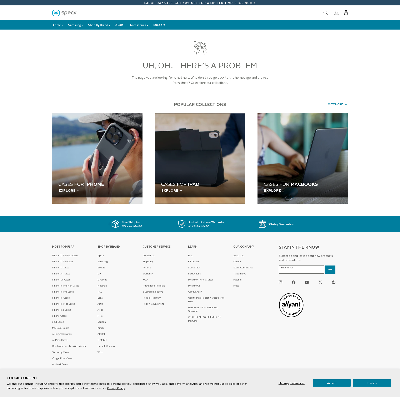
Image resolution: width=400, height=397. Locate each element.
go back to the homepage (232, 77)
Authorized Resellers (154, 286)
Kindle (101, 328)
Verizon (102, 322)
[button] (346, 12)
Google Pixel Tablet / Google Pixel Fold (206, 299)
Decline (372, 383)
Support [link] (159, 24)
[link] (336, 12)
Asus (100, 304)
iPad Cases (58, 322)
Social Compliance (243, 267)
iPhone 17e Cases (61, 280)
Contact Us (149, 255)
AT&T (100, 310)
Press (236, 286)
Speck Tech (194, 267)
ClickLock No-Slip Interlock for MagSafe (204, 319)
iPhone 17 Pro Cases (62, 261)
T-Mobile (102, 340)
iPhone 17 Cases (60, 267)
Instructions (194, 273)
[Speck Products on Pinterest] (333, 282)
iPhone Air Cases (61, 273)
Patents (237, 280)
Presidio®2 (194, 286)
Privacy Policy (116, 388)
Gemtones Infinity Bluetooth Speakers (203, 309)
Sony (100, 298)
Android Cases (60, 364)
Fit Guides (193, 261)
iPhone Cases (59, 316)
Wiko (100, 352)
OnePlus (102, 280)
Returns (147, 267)
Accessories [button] (138, 24)
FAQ (145, 280)
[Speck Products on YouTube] (307, 282)
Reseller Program (152, 298)
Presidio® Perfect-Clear (200, 280)
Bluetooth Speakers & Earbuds (69, 346)
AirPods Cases (59, 340)
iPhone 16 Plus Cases (63, 304)
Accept (331, 383)
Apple (101, 255)
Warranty (148, 273)
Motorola (102, 286)
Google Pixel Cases (62, 358)
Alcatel (101, 334)
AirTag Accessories (61, 334)
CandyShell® (195, 292)
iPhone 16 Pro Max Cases (65, 286)
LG (99, 273)
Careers (237, 261)
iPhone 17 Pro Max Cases (65, 255)
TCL (100, 292)
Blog (190, 255)
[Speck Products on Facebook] (293, 282)
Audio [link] (119, 24)
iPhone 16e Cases (61, 310)
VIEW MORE (335, 104)
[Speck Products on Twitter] (320, 282)
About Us (238, 255)
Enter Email (287, 267)
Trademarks (239, 273)
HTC (100, 316)
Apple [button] (56, 24)
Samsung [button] (74, 24)
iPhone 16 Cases (61, 298)
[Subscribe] (330, 269)
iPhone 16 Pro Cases (63, 292)
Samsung (103, 261)
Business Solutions (153, 292)
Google (101, 267)
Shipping (148, 261)
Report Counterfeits (153, 304)
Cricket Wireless (106, 346)
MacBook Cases (60, 328)
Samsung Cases (60, 352)
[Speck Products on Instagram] (280, 282)
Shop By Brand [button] (98, 24)
